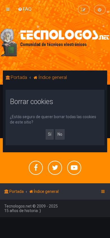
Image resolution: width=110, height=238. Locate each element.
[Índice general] (55, 42)
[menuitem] (24, 9)
